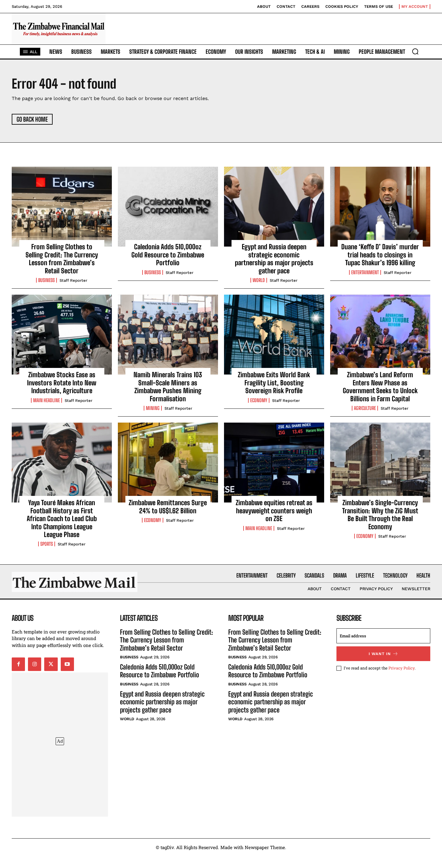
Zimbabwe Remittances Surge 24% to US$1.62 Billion (168, 507)
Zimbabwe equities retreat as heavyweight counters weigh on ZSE (274, 511)
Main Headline (46, 400)
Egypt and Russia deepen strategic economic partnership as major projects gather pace (274, 259)
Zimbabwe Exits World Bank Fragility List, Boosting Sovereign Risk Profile (274, 383)
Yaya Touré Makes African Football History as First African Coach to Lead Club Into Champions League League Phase (62, 519)
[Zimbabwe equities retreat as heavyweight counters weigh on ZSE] (274, 462)
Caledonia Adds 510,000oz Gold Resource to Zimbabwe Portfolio (167, 255)
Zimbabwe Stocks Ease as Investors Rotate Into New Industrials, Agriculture (61, 383)
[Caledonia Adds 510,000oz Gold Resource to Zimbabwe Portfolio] (168, 207)
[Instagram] (34, 664)
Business (46, 280)
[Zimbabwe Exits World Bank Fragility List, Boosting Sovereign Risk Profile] (274, 335)
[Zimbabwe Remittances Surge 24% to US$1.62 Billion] (168, 462)
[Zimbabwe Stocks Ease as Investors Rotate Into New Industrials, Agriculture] (62, 335)
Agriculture (365, 408)
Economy (258, 400)
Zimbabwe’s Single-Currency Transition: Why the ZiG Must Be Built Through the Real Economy (380, 514)
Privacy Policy (401, 668)
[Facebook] (18, 664)
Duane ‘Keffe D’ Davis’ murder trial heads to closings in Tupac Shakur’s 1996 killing (380, 255)
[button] (415, 51)
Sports (46, 544)
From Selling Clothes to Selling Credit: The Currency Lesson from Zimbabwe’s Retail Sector (62, 259)
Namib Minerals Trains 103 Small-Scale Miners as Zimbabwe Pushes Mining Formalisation (168, 386)
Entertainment (365, 272)
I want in (380, 653)
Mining (153, 408)
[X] (50, 664)
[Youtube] (67, 664)
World (259, 280)
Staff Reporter (73, 280)
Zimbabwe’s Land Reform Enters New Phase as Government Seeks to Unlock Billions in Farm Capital (380, 386)
